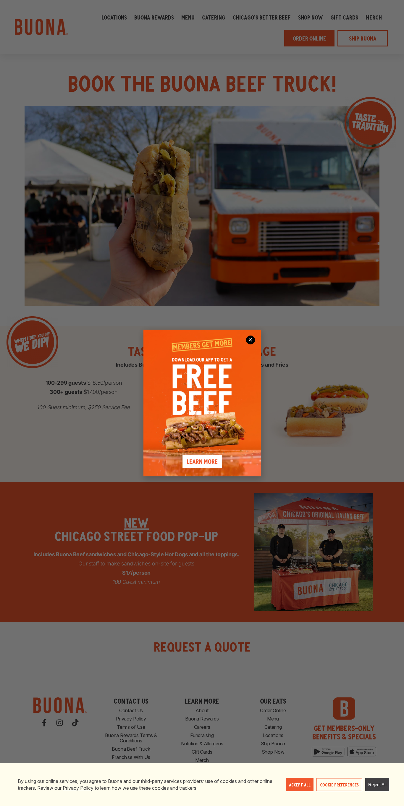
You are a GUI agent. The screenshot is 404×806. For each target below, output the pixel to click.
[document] (202, 403)
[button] (250, 340)
